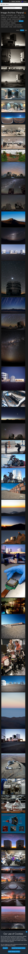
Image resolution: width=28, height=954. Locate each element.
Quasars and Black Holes (7, 24)
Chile (22, 15)
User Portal (18, 1)
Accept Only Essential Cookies (18, 948)
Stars (10, 26)
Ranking (22, 30)
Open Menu (5, 4)
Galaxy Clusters (16, 19)
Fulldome (3, 19)
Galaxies (9, 19)
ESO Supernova (14, 17)
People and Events (5, 23)
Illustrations (4, 21)
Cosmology (4, 17)
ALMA (15, 15)
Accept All (5, 948)
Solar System (18, 24)
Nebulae (16, 21)
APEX (19, 15)
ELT (8, 17)
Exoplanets (22, 17)
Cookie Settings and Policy (14, 951)
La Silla (11, 21)
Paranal (21, 21)
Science (13, 1)
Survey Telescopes (17, 26)
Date (26, 30)
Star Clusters (4, 26)
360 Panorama (9, 15)
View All (3, 15)
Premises (13, 23)
